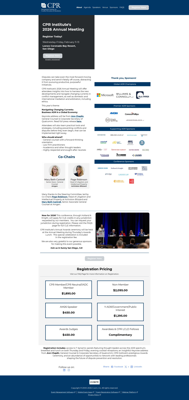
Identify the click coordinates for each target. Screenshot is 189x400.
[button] (64, 371)
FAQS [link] (122, 7)
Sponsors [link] (114, 7)
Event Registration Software (107, 392)
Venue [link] (105, 7)
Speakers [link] (96, 7)
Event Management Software (62, 392)
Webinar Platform (129, 392)
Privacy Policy (93, 395)
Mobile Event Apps (85, 392)
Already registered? (52, 59)
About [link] (79, 7)
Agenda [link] (87, 7)
